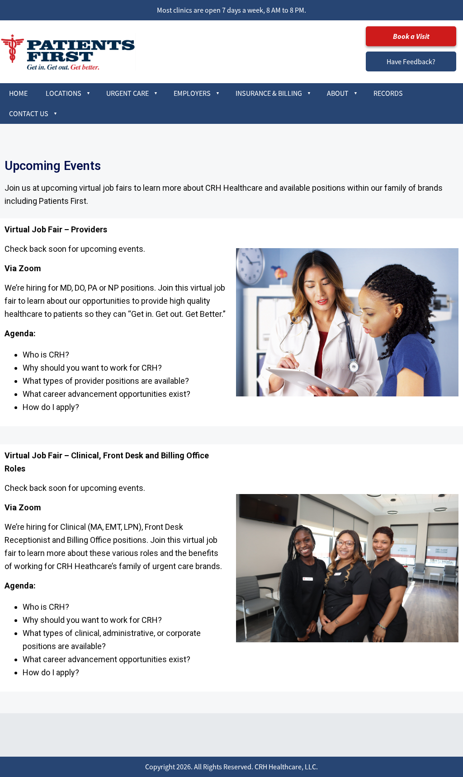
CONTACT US (28, 113)
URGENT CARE (127, 93)
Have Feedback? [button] (411, 61)
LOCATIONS (63, 93)
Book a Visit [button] (411, 36)
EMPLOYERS (192, 93)
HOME (18, 93)
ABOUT (338, 93)
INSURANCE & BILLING (269, 93)
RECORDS (388, 93)
